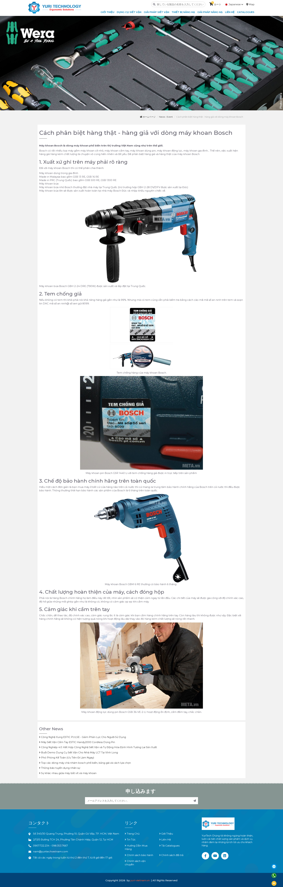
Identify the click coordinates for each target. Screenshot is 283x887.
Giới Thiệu (167, 833)
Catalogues (245, 12)
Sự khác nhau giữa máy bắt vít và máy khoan (68, 773)
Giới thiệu (107, 12)
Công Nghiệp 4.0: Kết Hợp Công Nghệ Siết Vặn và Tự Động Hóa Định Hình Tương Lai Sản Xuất (98, 747)
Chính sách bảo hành (139, 855)
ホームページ (149, 116)
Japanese (234, 4)
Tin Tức (131, 839)
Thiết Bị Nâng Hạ (183, 12)
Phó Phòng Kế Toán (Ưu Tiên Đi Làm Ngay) (67, 757)
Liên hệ (230, 12)
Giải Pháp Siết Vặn (156, 12)
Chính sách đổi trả (172, 855)
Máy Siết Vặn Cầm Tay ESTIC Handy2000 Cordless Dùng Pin (77, 742)
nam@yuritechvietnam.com (50, 851)
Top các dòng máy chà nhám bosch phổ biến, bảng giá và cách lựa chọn (85, 762)
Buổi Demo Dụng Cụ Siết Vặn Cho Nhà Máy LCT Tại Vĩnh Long (79, 752)
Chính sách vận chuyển (135, 862)
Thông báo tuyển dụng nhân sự (60, 767)
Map (251, 4)
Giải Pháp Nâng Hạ (210, 12)
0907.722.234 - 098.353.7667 (50, 845)
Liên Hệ (166, 839)
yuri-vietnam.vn (140, 880)
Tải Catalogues (170, 845)
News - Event (166, 116)
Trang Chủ (133, 833)
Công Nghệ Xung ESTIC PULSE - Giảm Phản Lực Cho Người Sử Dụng (83, 737)
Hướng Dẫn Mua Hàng (136, 847)
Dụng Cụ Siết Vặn (129, 12)
